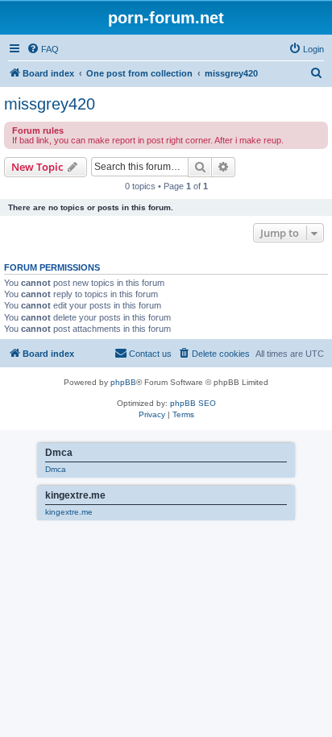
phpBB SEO (193, 403)
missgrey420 (49, 104)
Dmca (55, 469)
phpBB (123, 382)
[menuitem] (43, 49)
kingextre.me (69, 511)
